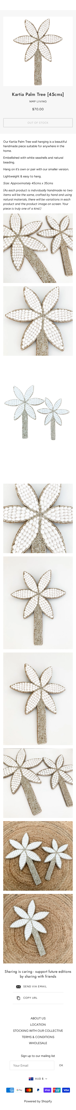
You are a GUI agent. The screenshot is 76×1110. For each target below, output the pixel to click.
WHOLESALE (38, 1043)
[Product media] (38, 248)
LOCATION (38, 1024)
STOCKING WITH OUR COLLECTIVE (38, 1031)
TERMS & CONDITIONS (38, 1037)
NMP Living (38, 101)
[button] (38, 1079)
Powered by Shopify (38, 1101)
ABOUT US (38, 1018)
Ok (61, 1065)
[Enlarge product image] (38, 51)
